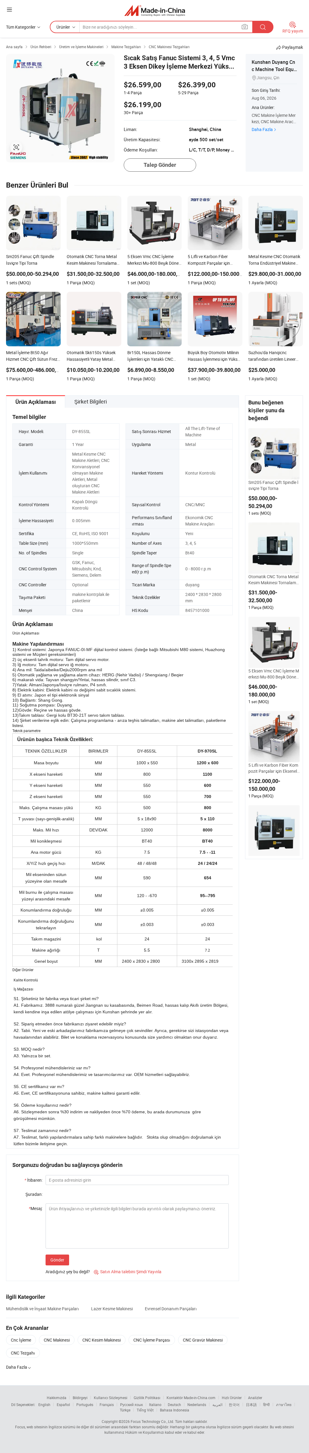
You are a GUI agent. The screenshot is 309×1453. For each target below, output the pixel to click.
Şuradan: (34, 1194)
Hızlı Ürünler (232, 1397)
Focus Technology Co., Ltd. (152, 1421)
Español (63, 1404)
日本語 (251, 1404)
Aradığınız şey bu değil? (68, 1271)
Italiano (155, 1404)
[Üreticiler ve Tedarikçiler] (154, 10)
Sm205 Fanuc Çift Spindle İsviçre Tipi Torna (273, 485)
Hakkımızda (56, 1397)
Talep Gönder (160, 165)
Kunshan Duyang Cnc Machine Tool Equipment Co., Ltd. (273, 69)
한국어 (234, 1404)
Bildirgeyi (80, 1397)
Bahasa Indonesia (174, 1410)
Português (84, 1404)
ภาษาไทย (283, 1404)
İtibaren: (33, 1180)
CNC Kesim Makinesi (101, 1340)
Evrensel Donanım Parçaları (171, 1308)
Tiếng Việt (145, 1410)
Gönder (57, 1260)
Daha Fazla (262, 129)
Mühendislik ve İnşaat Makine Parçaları (42, 1308)
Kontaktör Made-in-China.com (191, 1397)
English (44, 1404)
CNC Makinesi (57, 1340)
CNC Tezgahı (23, 1353)
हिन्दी (266, 1404)
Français (107, 1404)
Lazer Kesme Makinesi (112, 1308)
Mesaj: (36, 1208)
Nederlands (196, 1404)
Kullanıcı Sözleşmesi (110, 1397)
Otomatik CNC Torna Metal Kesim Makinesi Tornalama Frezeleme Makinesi (273, 580)
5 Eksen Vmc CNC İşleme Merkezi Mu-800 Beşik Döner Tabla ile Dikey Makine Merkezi (273, 674)
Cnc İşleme (21, 1340)
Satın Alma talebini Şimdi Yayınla (127, 1271)
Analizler (255, 1397)
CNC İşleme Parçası (151, 1340)
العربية (217, 1404)
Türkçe (125, 1410)
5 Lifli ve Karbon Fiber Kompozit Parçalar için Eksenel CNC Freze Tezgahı (273, 768)
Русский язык (131, 1404)
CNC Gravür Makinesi (203, 1340)
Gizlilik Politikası (147, 1397)
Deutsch (174, 1404)
